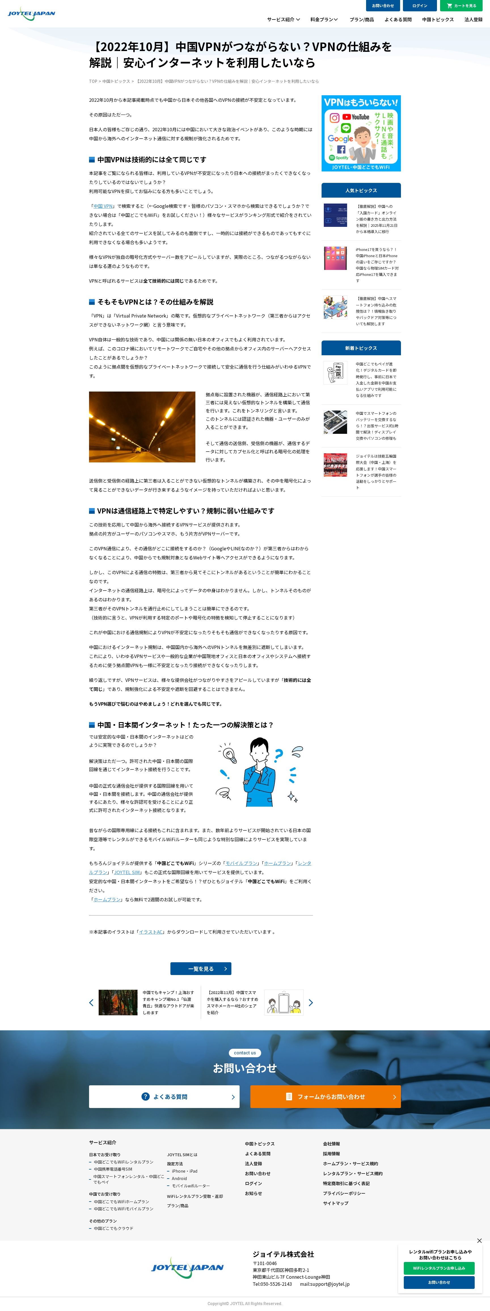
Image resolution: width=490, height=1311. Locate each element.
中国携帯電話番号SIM (113, 1169)
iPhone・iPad (184, 1171)
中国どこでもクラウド (114, 1228)
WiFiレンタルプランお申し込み (439, 1268)
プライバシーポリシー (344, 1193)
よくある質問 (398, 19)
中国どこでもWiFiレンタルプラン (123, 1162)
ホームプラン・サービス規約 (350, 1163)
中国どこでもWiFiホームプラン (121, 1201)
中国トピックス (438, 19)
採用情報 (331, 1153)
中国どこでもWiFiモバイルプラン (123, 1208)
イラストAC (150, 931)
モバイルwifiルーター (191, 1186)
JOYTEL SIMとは (182, 1154)
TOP (93, 81)
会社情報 (331, 1144)
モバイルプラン (241, 863)
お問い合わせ (383, 5)
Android (179, 1178)
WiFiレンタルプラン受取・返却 (195, 1196)
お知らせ (253, 1193)
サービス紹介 (280, 19)
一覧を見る (201, 968)
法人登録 (473, 19)
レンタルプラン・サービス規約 (353, 1173)
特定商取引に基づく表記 (346, 1183)
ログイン (420, 5)
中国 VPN (103, 205)
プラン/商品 (362, 19)
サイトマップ (336, 1203)
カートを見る (465, 5)
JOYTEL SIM (127, 872)
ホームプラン (277, 863)
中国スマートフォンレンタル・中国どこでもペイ (129, 1179)
